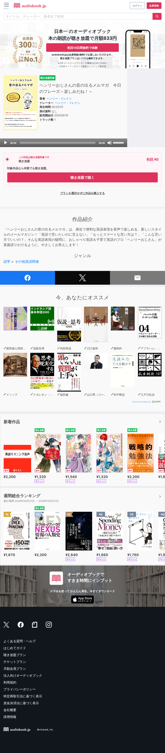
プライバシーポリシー (19, 689)
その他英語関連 (27, 261)
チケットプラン (14, 662)
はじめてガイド (14, 648)
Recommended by (141, 401)
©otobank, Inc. (45, 729)
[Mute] (109, 143)
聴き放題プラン (14, 655)
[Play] (5, 143)
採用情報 (9, 717)
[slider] (119, 142)
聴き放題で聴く (82, 177)
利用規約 (9, 682)
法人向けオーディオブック (22, 675)
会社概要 (9, 710)
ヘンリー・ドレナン (59, 98)
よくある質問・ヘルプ (19, 641)
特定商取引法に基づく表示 (22, 696)
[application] (63, 142)
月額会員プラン (14, 669)
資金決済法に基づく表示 (21, 703)
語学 (6, 261)
